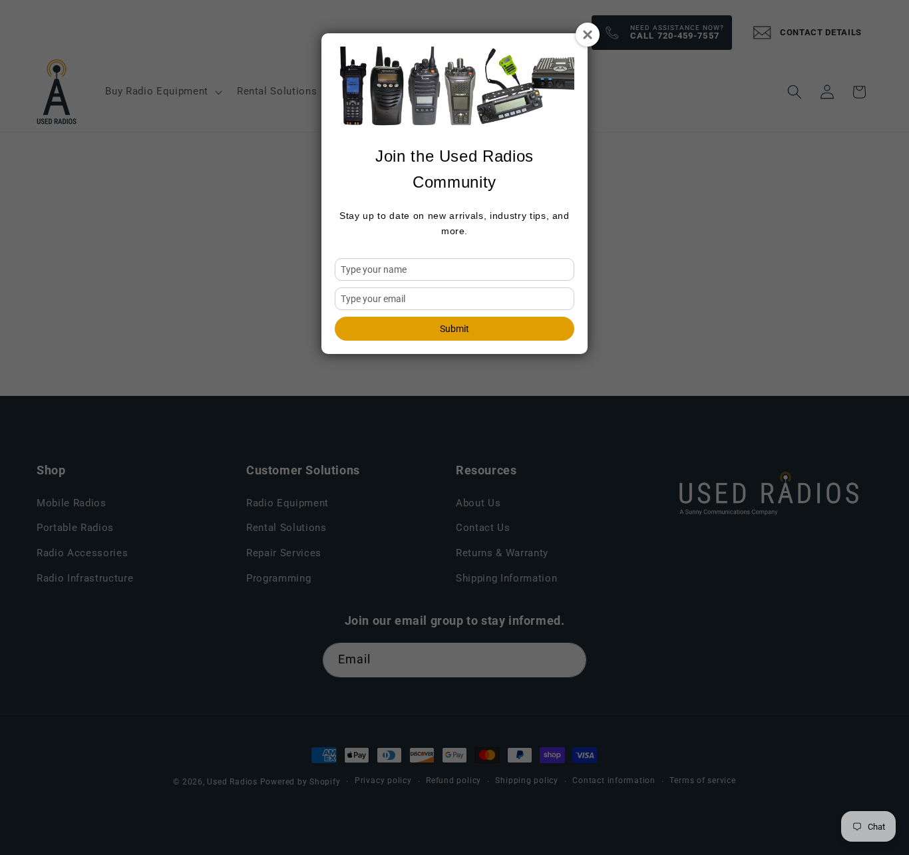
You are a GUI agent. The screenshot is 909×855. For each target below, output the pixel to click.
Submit (454, 328)
